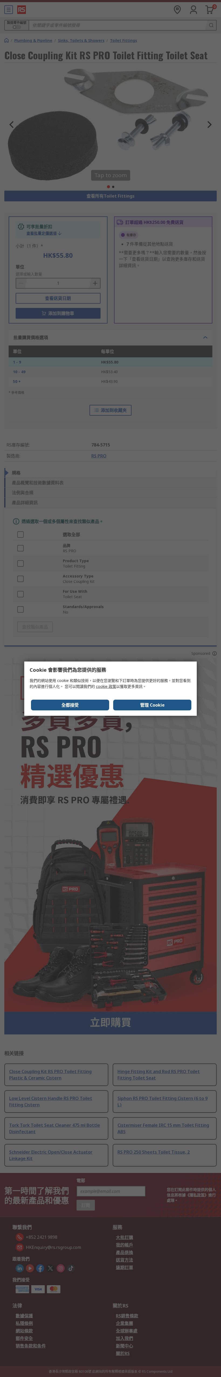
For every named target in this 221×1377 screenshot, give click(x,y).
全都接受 (70, 705)
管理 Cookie (152, 705)
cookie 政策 (106, 686)
